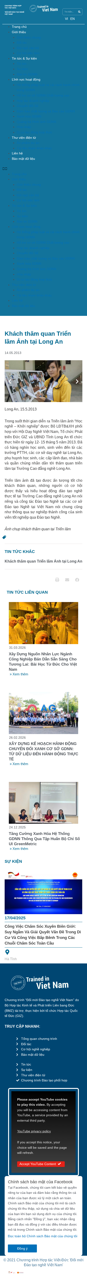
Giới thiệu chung (29, 37)
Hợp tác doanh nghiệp (33, 101)
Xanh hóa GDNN (29, 116)
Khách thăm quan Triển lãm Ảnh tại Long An (43, 561)
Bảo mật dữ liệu (23, 158)
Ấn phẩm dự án (28, 143)
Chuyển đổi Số (27, 106)
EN (72, 19)
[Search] (79, 12)
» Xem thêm (19, 674)
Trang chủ (19, 27)
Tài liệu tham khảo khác (34, 148)
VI (66, 19)
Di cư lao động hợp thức (34, 132)
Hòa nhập (24, 127)
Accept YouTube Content (37, 1164)
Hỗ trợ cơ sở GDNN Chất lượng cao (43, 95)
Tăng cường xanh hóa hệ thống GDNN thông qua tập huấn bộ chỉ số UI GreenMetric (44, 838)
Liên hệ (17, 153)
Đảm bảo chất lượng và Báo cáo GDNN (46, 111)
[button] (43, 169)
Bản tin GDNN (27, 74)
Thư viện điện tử (24, 137)
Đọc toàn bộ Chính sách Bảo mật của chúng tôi (42, 1236)
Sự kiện (22, 69)
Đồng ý (22, 1248)
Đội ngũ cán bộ (28, 48)
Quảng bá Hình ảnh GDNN (36, 122)
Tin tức (22, 63)
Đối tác (22, 42)
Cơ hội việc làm (28, 53)
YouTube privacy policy (34, 1131)
